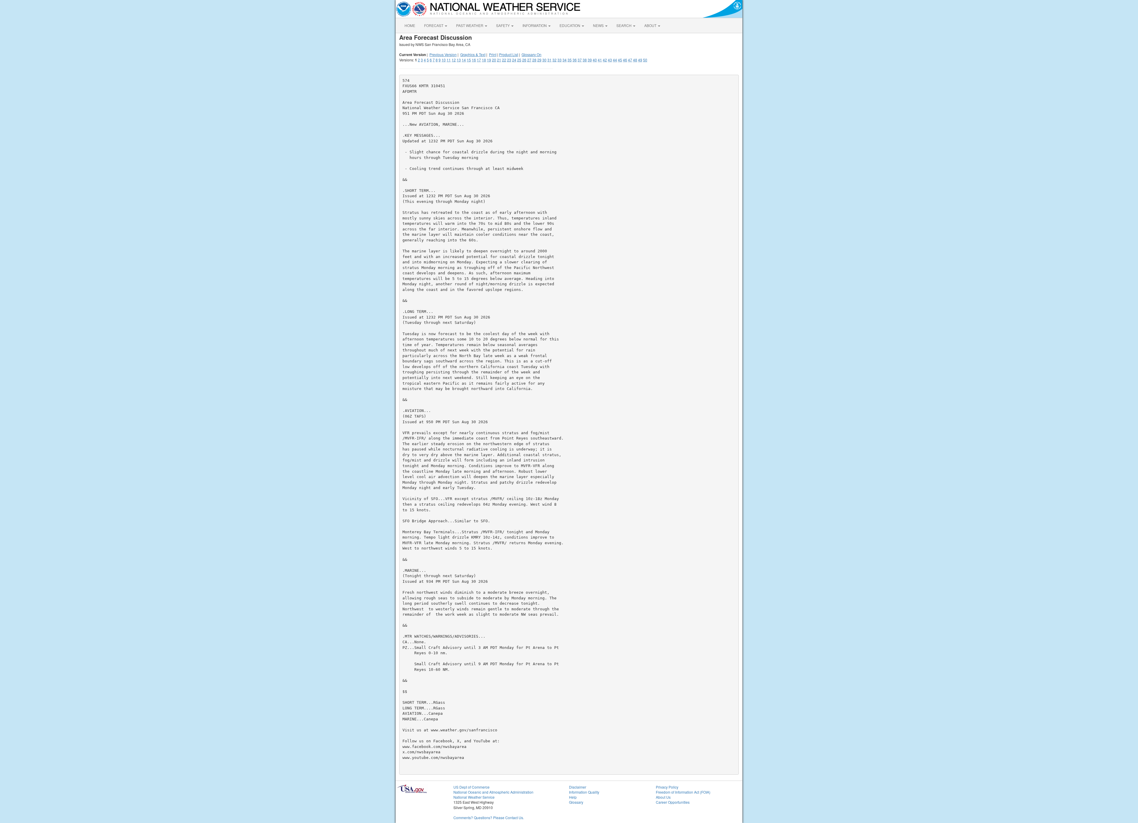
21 (499, 59)
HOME (410, 25)
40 (595, 59)
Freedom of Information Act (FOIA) (683, 792)
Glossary (576, 802)
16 (474, 59)
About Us (663, 797)
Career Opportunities (673, 802)
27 (529, 59)
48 (635, 59)
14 (464, 59)
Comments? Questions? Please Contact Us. (488, 817)
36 (575, 59)
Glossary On (531, 54)
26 (524, 59)
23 (509, 59)
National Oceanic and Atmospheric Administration (493, 792)
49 (640, 59)
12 (454, 59)
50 (645, 59)
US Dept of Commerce (471, 786)
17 (479, 59)
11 (449, 59)
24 (514, 59)
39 (590, 59)
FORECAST (434, 25)
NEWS (599, 25)
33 (559, 59)
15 (469, 59)
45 (620, 59)
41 (600, 59)
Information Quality (584, 792)
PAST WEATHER (470, 25)
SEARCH (624, 25)
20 (494, 59)
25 (519, 59)
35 (570, 59)
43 (610, 59)
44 (615, 59)
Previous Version (443, 54)
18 (484, 59)
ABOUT (650, 25)
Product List (508, 54)
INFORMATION (535, 25)
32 (554, 59)
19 (489, 59)
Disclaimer (577, 786)
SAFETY (503, 25)
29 (539, 59)
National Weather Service (474, 797)
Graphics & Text (472, 54)
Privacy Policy (667, 786)
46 (625, 59)
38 (585, 59)
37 (580, 59)
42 (605, 59)
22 (504, 59)
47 (630, 59)
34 (564, 59)
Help (573, 797)
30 (544, 59)
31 (549, 59)
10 (444, 59)
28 (534, 59)
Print (492, 54)
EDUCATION (570, 25)
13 (459, 59)
